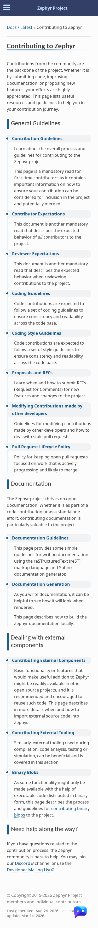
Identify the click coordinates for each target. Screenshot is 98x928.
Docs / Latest (19, 27)
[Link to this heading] (78, 47)
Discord (22, 863)
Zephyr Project (52, 8)
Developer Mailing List (29, 870)
